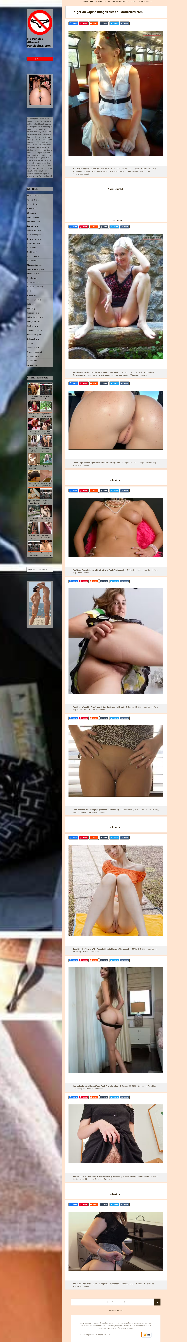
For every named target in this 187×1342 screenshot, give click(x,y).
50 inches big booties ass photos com (46, 520)
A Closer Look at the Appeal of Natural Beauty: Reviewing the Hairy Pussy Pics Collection (111, 1176)
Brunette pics (32, 226)
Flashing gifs (32, 252)
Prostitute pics (33, 313)
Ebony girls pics (33, 243)
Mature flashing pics (35, 269)
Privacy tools (130, 1328)
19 (125, 1301)
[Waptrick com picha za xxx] (46, 406)
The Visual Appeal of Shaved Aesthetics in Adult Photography (99, 570)
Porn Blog (31, 308)
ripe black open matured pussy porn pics (34, 503)
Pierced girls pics (34, 300)
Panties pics (32, 295)
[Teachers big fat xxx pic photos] (46, 424)
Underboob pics (33, 356)
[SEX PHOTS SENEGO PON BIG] (46, 528)
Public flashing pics (35, 317)
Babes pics (31, 208)
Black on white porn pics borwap (34, 485)
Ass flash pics (32, 204)
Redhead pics (32, 326)
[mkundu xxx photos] (34, 441)
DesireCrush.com (103, 1)
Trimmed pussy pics (35, 352)
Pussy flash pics (33, 321)
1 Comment (84, 572)
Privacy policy (122, 1328)
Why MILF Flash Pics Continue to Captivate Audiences (96, 1284)
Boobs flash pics (33, 217)
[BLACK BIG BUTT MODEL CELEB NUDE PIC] (34, 389)
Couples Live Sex (116, 220)
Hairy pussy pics (33, 256)
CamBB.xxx (134, 1)
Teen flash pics (33, 347)
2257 (111, 1328)
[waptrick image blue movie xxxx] (46, 441)
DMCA (115, 1328)
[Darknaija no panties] (34, 528)
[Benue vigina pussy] (34, 406)
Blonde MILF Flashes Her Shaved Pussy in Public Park (95, 372)
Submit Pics (41, 59)
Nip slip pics (32, 278)
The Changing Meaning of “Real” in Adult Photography (96, 462)
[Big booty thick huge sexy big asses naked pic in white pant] (46, 546)
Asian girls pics (33, 200)
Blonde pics (32, 213)
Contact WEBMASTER (103, 1328)
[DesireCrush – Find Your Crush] (40, 90)
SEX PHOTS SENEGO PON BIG (46, 537)
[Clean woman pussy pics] (46, 476)
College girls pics (34, 230)
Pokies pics (31, 304)
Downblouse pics (34, 239)
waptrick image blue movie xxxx (46, 450)
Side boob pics (33, 339)
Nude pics (31, 291)
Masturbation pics (34, 265)
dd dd (147, 570)
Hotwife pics (32, 260)
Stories (30, 343)
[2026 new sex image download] (34, 424)
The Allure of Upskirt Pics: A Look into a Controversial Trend (98, 707)
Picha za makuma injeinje (46, 503)
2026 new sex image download (34, 433)
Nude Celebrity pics (35, 287)
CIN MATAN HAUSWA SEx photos (34, 468)
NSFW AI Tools (147, 1)
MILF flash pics (33, 274)
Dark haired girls (34, 234)
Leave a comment (82, 174)
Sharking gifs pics (34, 330)
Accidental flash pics (35, 195)
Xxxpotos (46, 466)
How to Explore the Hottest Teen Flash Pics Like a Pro (95, 1086)
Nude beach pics (34, 282)
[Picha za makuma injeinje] (46, 493)
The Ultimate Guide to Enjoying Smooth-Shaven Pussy (96, 809)
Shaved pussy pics (34, 334)
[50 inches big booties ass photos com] (46, 511)
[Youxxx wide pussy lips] (34, 511)
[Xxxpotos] (46, 459)
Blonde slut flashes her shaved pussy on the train (94, 169)
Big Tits (119, 1310)
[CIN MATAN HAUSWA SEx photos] (34, 459)
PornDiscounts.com (119, 1)
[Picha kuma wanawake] (34, 546)
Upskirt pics (32, 360)
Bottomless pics (33, 221)
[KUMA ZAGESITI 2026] (46, 389)
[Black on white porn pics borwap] (34, 476)
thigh (137, 169)
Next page (157, 1302)
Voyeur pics (32, 365)
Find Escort (31, 247)
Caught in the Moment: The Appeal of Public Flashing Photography (101, 949)
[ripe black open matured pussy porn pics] (34, 493)
